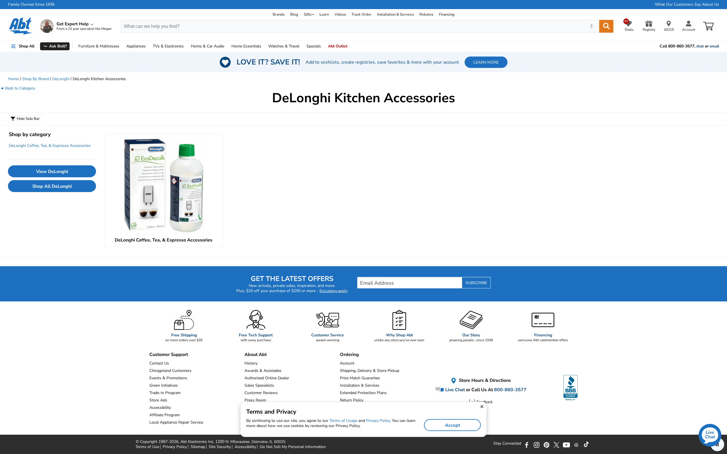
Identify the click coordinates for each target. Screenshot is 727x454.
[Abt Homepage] (21, 26)
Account (347, 363)
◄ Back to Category (17, 88)
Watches (283, 46)
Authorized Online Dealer (267, 378)
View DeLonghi (52, 171)
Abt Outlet (337, 46)
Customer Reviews (261, 392)
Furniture (98, 46)
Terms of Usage (343, 420)
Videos (340, 14)
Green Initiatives (163, 385)
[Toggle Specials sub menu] (323, 46)
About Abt (256, 354)
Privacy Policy (378, 420)
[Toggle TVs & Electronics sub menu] (186, 46)
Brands (279, 14)
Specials (313, 46)
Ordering (349, 354)
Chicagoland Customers (170, 370)
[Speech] (591, 26)
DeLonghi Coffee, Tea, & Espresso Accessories (50, 145)
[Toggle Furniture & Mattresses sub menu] (121, 46)
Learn (324, 14)
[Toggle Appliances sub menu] (148, 46)
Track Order (361, 14)
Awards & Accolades (263, 370)
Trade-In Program (165, 392)
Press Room (255, 400)
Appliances (136, 46)
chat (700, 46)
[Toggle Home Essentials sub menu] (263, 46)
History (251, 363)
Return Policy (352, 400)
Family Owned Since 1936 (31, 4)
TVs (168, 46)
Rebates (426, 14)
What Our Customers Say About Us (687, 4)
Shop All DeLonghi (52, 186)
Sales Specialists (259, 385)
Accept (452, 425)
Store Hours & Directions (484, 380)
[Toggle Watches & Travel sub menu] (301, 46)
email (714, 46)
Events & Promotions (168, 378)
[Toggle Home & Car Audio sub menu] (226, 46)
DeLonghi (60, 79)
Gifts (308, 14)
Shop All (26, 46)
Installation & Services (395, 14)
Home (246, 46)
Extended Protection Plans (363, 392)
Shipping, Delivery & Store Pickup (369, 370)
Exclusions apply (333, 290)
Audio (207, 46)
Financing (447, 14)
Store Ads (158, 400)
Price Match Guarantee (360, 378)
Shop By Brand (35, 79)
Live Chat (454, 390)
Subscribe (476, 283)
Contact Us (159, 363)
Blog (294, 14)
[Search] (606, 26)
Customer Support (168, 354)
